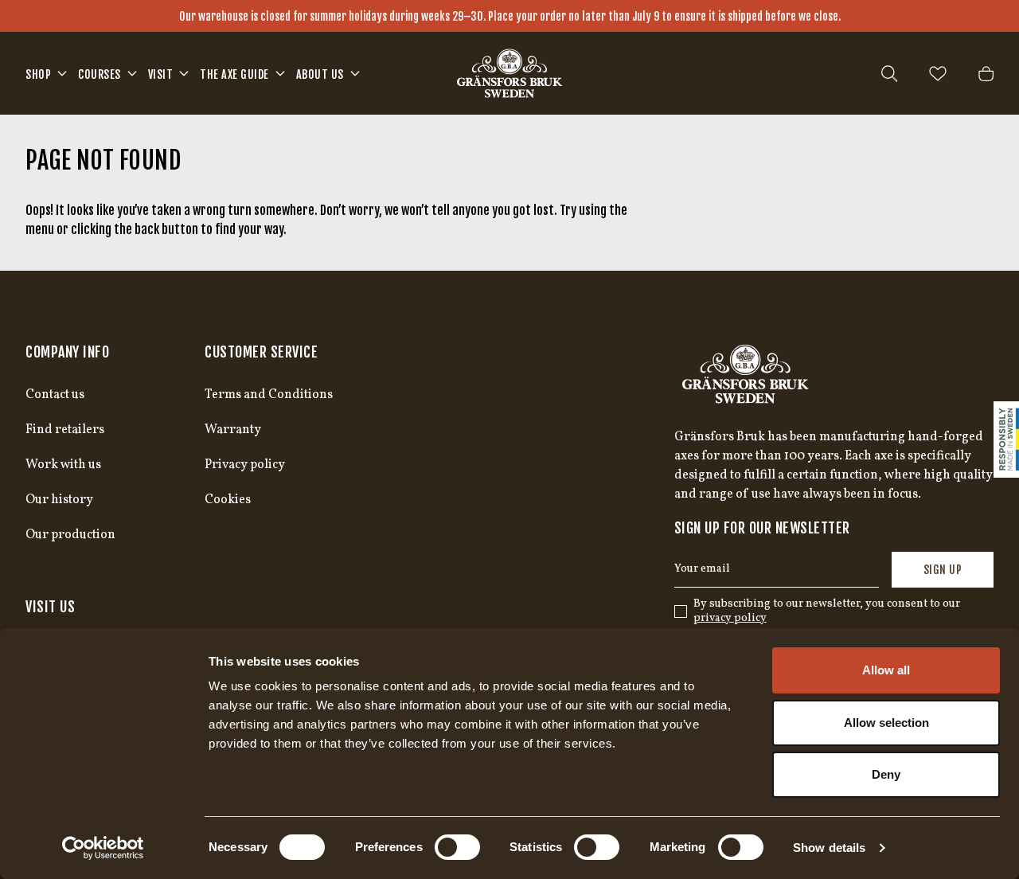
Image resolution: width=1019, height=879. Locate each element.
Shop (38, 74)
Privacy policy (245, 465)
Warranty (233, 430)
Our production (70, 535)
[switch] (457, 847)
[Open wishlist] (938, 74)
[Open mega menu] (62, 73)
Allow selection (886, 722)
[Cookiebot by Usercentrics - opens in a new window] (103, 848)
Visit (161, 74)
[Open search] (889, 73)
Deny (886, 774)
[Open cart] (986, 74)
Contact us (54, 395)
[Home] (509, 73)
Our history (59, 500)
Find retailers (64, 430)
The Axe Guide (234, 74)
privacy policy (730, 618)
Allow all (886, 670)
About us (320, 74)
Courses (99, 74)
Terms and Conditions (269, 395)
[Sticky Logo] (1006, 439)
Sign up (942, 569)
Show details (829, 847)
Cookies (228, 500)
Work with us (63, 465)
